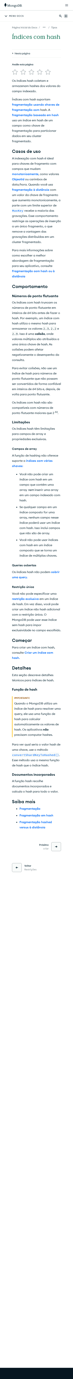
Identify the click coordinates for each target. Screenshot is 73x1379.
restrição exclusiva (25, 599)
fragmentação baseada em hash (35, 115)
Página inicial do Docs (24, 27)
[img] (15, 72)
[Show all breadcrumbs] (44, 27)
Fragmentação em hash (36, 815)
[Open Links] (67, 5)
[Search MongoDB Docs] (60, 16)
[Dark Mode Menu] (66, 16)
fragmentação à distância (30, 190)
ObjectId (18, 179)
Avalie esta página (22, 64)
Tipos (54, 27)
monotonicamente (25, 174)
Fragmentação (29, 808)
